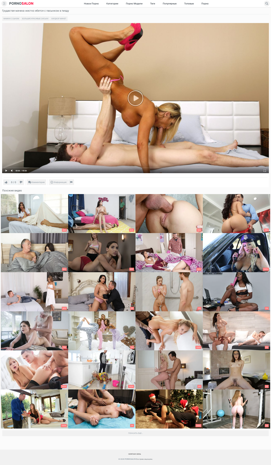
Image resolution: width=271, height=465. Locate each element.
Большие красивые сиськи (35, 19)
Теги (152, 3)
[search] (267, 3)
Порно (205, 3)
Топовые (189, 3)
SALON (21, 3)
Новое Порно (91, 3)
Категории (112, 3)
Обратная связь (134, 454)
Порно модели (134, 3)
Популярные (170, 3)
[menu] (4, 3)
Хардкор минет (58, 19)
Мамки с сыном (11, 19)
